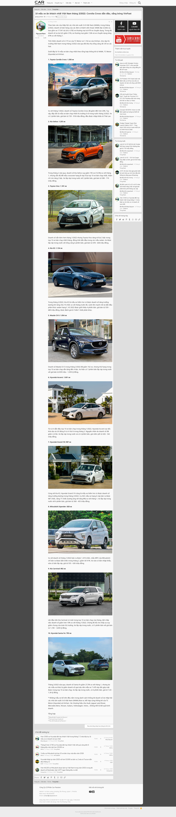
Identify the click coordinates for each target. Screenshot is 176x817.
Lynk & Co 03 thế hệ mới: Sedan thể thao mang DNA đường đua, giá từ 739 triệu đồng (130, 146)
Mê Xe (42, 749)
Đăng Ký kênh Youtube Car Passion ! (58, 717)
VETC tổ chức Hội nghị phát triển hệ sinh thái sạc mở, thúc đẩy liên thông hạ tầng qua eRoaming (130, 173)
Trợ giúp (130, 808)
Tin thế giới (119, 60)
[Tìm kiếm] (139, 3)
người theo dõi (134, 28)
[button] (59, 3)
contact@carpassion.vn (50, 796)
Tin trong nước (120, 141)
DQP (42, 764)
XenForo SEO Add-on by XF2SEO (88, 813)
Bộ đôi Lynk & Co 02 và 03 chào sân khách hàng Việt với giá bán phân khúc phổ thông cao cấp (130, 186)
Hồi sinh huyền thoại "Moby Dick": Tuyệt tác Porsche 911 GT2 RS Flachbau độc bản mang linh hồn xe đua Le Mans (130, 97)
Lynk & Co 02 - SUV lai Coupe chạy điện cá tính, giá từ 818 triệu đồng (130, 160)
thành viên (121, 28)
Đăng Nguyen (44, 741)
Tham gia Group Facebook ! (56, 719)
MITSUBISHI (57, 755)
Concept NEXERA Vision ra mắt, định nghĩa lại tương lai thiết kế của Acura (130, 112)
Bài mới (77, 3)
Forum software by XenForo (88, 812)
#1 (111, 21)
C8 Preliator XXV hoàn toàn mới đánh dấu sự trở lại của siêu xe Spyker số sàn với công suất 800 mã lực (130, 82)
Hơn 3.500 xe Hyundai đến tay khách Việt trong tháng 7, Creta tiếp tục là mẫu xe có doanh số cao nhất (130, 201)
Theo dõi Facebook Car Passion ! (57, 721)
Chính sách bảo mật (122, 808)
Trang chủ (50, 3)
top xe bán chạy (62, 17)
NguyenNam (40, 17)
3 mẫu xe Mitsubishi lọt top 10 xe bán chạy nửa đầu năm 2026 (62, 753)
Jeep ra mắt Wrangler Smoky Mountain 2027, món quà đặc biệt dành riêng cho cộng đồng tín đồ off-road (130, 66)
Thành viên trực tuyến (122, 49)
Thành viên (86, 3)
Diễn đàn (68, 3)
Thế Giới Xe (123, 76)
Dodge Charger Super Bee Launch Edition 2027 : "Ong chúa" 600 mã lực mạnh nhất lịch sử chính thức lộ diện (130, 126)
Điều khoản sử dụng (110, 808)
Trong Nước (61, 741)
